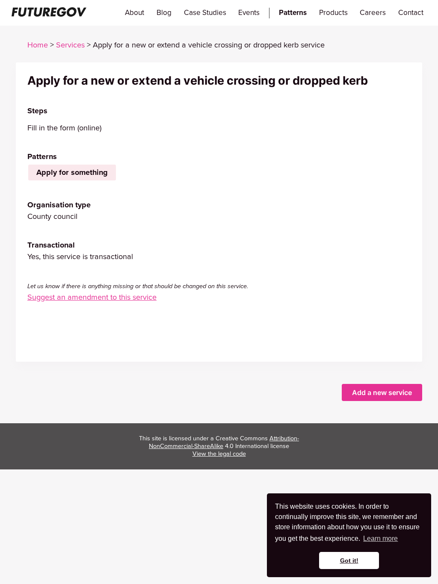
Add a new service (382, 392)
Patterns (293, 12)
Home (37, 45)
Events (249, 12)
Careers (373, 12)
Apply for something (72, 172)
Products (333, 12)
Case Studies (205, 12)
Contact (410, 12)
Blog (164, 12)
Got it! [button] (349, 560)
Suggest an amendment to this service (92, 297)
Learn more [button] (380, 538)
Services (70, 45)
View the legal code (219, 453)
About (134, 12)
